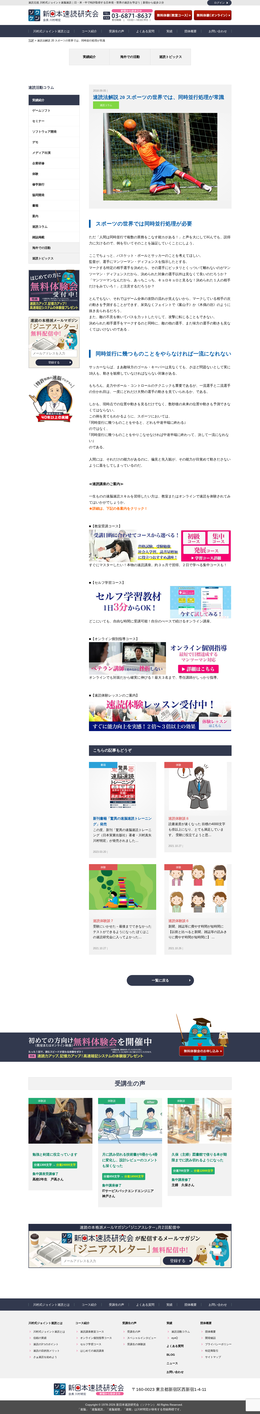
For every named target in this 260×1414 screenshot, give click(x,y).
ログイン (219, 2)
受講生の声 (116, 31)
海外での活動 (130, 57)
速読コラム (106, 105)
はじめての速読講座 (92, 1350)
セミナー (38, 121)
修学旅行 (38, 184)
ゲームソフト (41, 110)
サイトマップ (213, 1357)
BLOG (171, 1354)
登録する (54, 362)
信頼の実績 (40, 1337)
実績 (169, 31)
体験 (178, 764)
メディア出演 (41, 152)
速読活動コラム (180, 1331)
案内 (35, 216)
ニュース (172, 1363)
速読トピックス (170, 57)
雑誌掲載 (38, 237)
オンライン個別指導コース (96, 1337)
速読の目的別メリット (46, 1350)
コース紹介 (89, 31)
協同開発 (38, 195)
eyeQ (174, 1337)
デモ (35, 142)
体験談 (42, 1100)
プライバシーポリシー (218, 1344)
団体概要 (190, 31)
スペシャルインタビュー (141, 1337)
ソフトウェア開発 (44, 131)
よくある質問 (145, 31)
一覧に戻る (160, 980)
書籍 (103, 764)
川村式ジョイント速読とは (51, 31)
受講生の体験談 (136, 1344)
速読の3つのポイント (45, 1344)
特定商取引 (211, 1350)
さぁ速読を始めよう (45, 1357)
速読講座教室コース (92, 1331)
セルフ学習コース (90, 1344)
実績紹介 (89, 57)
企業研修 (38, 163)
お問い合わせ (218, 31)
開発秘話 (210, 1337)
